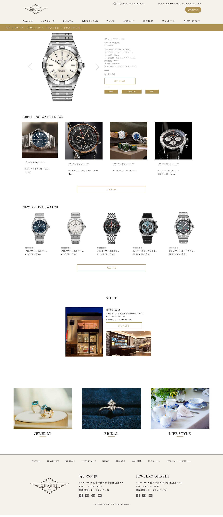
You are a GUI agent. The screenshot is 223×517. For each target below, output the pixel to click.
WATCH (28, 20)
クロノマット (52, 27)
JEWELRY (48, 20)
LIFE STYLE (180, 433)
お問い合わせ (192, 20)
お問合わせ (131, 91)
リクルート (168, 20)
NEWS (111, 20)
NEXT (152, 91)
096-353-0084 (118, 316)
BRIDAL (68, 20)
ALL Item (111, 267)
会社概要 (148, 20)
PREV (111, 91)
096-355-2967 (151, 486)
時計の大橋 (120, 81)
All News (111, 189)
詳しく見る (124, 325)
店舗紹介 (128, 20)
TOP (8, 27)
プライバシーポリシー (179, 461)
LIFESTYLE (90, 20)
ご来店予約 (193, 9)
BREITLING (34, 27)
